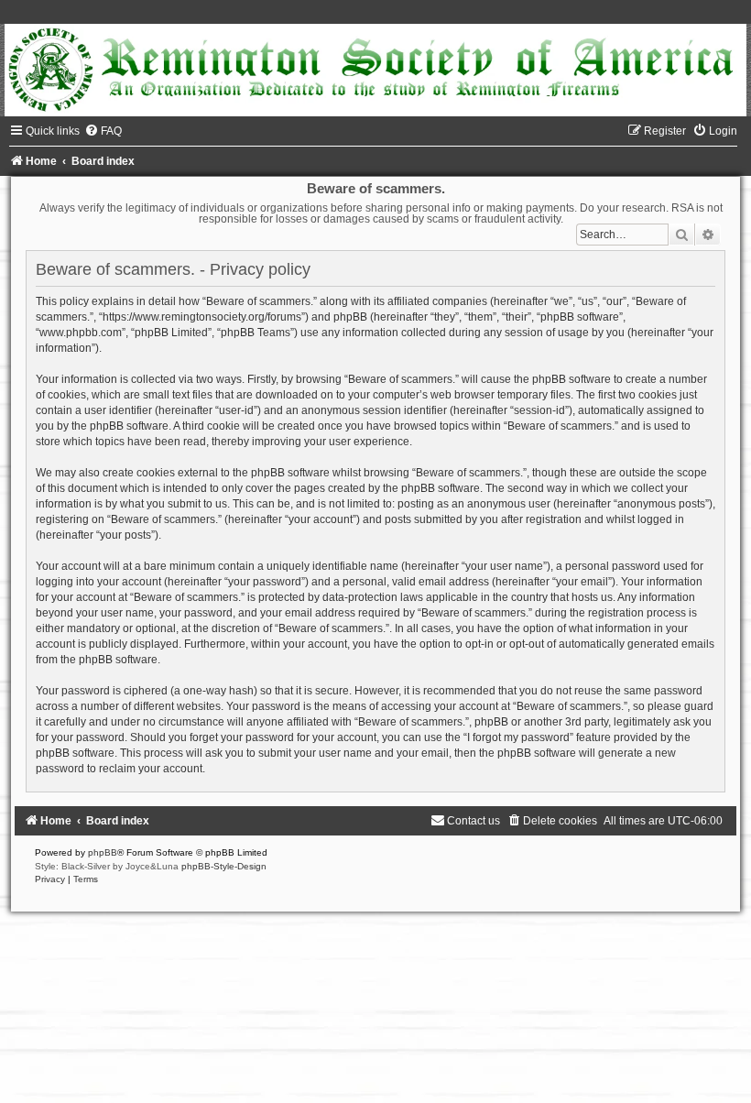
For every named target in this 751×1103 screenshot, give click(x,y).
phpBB (102, 852)
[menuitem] (103, 131)
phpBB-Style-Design (224, 866)
